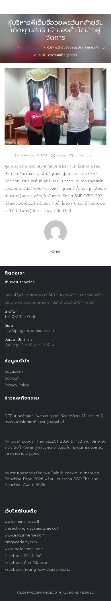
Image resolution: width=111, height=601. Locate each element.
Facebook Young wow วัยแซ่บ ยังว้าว (37, 569)
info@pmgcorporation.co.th (29, 330)
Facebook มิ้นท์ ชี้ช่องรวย (27, 562)
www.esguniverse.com (25, 535)
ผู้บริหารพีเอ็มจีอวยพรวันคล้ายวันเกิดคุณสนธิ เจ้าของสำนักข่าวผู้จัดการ (55, 30)
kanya (61, 155)
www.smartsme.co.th (22, 521)
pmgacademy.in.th (21, 542)
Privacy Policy (17, 385)
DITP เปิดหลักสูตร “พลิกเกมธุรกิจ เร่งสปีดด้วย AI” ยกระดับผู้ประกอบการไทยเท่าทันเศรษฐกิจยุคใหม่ (54, 419)
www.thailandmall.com (24, 549)
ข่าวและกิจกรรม (31, 47)
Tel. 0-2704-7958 (20, 316)
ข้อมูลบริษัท (14, 371)
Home (11, 47)
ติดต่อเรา (12, 378)
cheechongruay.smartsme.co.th (33, 528)
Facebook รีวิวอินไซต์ (23, 555)
